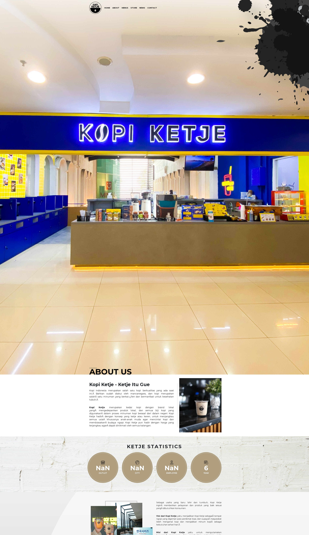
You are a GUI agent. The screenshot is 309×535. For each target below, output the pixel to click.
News (142, 8)
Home (107, 8)
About (115, 8)
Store (134, 8)
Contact (152, 8)
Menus (125, 8)
